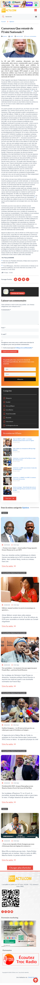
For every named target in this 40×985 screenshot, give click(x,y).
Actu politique (6, 573)
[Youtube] (12, 911)
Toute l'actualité (20, 573)
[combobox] (16, 17)
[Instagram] (5, 911)
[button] (15, 279)
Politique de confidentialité (23, 348)
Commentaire (6, 310)
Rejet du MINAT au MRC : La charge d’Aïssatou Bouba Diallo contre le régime (23, 439)
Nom (3, 327)
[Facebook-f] (2, 911)
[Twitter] (8, 911)
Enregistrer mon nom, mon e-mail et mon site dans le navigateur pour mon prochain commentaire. (17, 343)
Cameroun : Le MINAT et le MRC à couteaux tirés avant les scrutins (24, 478)
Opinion (11, 21)
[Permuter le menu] (36, 17)
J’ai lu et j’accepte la (18, 348)
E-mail (4, 334)
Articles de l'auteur (17, 293)
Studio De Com (33, 977)
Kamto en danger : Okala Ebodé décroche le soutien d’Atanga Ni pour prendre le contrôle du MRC (24, 488)
